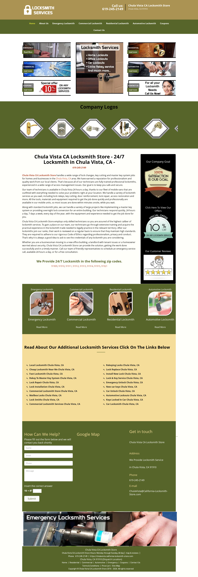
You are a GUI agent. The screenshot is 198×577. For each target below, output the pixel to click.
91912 (76, 266)
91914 (90, 266)
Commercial (87, 562)
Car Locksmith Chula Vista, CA (122, 404)
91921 (104, 266)
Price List (106, 566)
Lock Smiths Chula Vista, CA (44, 399)
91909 (54, 266)
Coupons (164, 23)
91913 (83, 266)
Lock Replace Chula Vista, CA (121, 369)
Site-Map (116, 566)
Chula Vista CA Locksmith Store (39, 175)
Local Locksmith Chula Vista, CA (46, 365)
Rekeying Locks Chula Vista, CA (122, 365)
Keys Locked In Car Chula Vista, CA (124, 399)
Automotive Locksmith (144, 23)
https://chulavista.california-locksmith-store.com (111, 556)
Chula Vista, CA (63, 178)
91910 (61, 266)
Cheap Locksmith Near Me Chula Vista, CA (51, 369)
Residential (74, 562)
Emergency (113, 562)
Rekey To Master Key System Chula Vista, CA (52, 378)
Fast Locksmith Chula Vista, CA (46, 373)
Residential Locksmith (117, 23)
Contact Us (99, 30)
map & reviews (132, 553)
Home (32, 23)
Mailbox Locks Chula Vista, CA (45, 395)
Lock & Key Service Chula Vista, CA (124, 378)
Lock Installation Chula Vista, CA (46, 386)
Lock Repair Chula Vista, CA (44, 382)
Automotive (100, 562)
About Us (43, 23)
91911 (69, 266)
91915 (97, 266)
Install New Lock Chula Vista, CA (123, 373)
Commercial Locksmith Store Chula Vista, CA (53, 391)
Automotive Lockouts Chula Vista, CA (126, 395)
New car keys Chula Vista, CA (121, 386)
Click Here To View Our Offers (158, 209)
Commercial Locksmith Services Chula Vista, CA (54, 404)
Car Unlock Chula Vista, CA (120, 391)
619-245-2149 (112, 9)
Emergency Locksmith (63, 23)
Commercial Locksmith (90, 23)
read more (28, 71)
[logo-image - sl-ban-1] (99, 68)
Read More (28, 52)
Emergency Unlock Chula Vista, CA (124, 382)
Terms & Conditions (90, 566)
